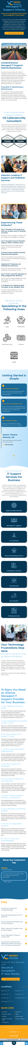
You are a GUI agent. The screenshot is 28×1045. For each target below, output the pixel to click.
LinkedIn (15, 1032)
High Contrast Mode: (12, 1039)
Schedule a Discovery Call (15, 33)
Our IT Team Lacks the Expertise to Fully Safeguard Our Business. (14, 274)
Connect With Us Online (11, 979)
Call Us (1, 1043)
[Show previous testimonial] (12, 887)
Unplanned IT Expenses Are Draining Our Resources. (11, 265)
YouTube (12, 1032)
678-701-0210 (7, 444)
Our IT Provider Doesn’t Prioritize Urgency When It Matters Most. (13, 242)
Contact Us (26, 1043)
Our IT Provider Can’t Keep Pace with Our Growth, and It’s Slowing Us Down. (13, 231)
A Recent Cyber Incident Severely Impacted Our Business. (13, 253)
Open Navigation (14, 1043)
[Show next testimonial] (15, 887)
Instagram (18, 1032)
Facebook (10, 1032)
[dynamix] (14, 1035)
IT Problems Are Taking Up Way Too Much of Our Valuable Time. (12, 286)
